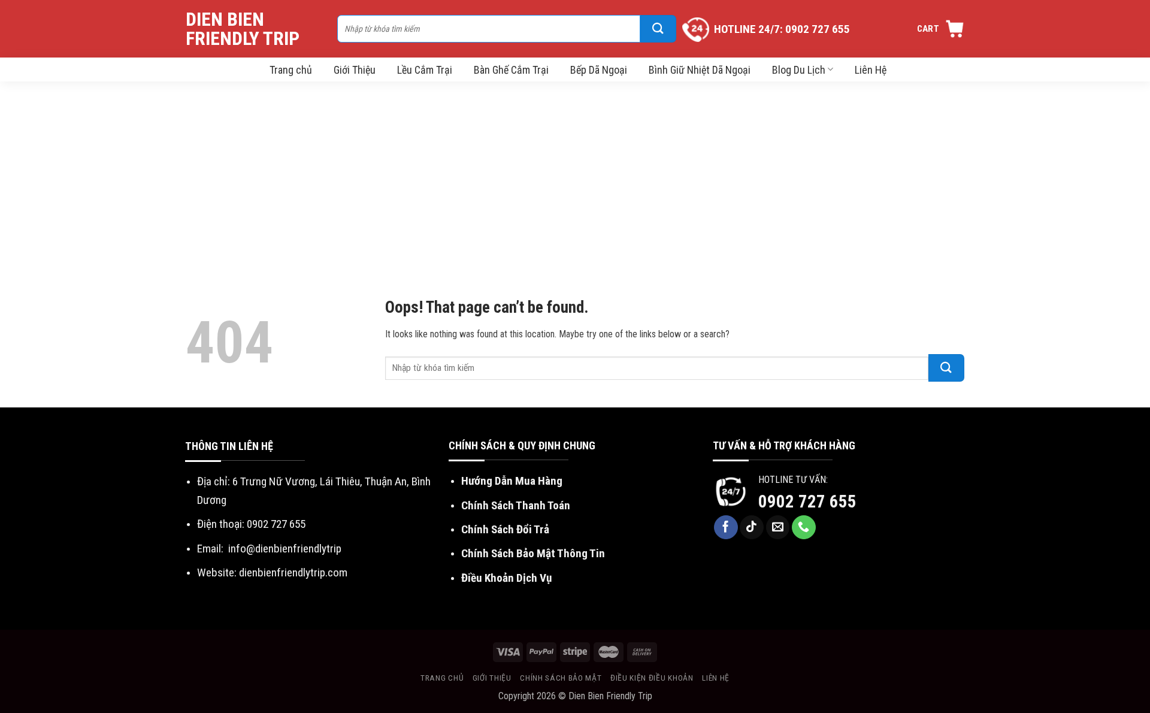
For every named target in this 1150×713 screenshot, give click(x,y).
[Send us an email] (778, 527)
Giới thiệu (492, 677)
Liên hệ (716, 677)
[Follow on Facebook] (726, 527)
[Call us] (804, 527)
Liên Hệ (870, 70)
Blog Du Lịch (798, 70)
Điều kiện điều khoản (652, 677)
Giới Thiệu (355, 70)
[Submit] (658, 29)
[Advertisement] (575, 171)
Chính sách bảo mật (560, 677)
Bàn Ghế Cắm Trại (511, 70)
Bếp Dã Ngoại (598, 70)
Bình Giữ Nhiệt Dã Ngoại (699, 70)
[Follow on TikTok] (752, 527)
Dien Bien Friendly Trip (242, 29)
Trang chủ (291, 70)
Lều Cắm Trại (424, 70)
